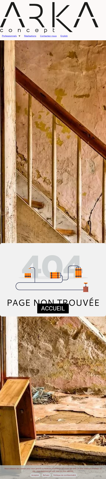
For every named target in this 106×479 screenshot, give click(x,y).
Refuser (46, 475)
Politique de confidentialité (64, 475)
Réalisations (30, 36)
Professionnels (9, 36)
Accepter (35, 475)
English (64, 36)
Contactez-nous (48, 36)
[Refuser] (102, 472)
